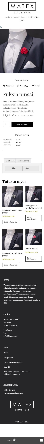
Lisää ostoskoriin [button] (10, 222)
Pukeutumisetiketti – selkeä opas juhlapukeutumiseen (16, 373)
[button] (1, 27)
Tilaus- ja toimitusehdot (13, 362)
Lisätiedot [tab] (10, 161)
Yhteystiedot (8, 357)
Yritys (6, 353)
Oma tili (7, 367)
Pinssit (29, 17)
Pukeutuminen (19, 17)
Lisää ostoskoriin (22, 124)
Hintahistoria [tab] (23, 161)
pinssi (18, 145)
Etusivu (8, 17)
